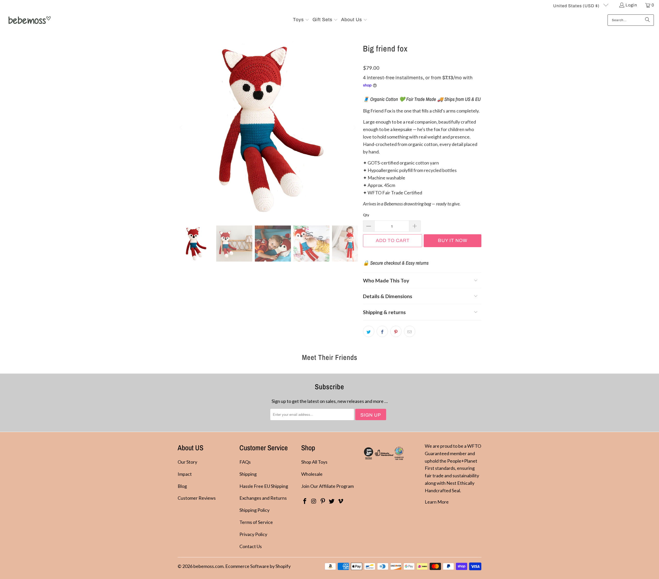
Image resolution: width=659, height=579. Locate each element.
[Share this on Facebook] (382, 331)
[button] (301, 20)
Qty (366, 215)
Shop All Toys (314, 462)
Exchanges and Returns (263, 498)
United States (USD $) (577, 6)
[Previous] (181, 128)
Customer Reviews (197, 498)
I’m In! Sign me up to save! (604, 558)
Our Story (187, 462)
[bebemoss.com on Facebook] (305, 501)
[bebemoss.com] (29, 20)
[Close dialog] (647, 487)
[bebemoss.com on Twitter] (332, 501)
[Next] (354, 128)
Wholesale (312, 474)
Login (631, 5)
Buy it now (452, 240)
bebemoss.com (208, 566)
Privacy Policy (253, 534)
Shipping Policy (254, 510)
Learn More (437, 502)
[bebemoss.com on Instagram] (314, 501)
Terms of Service (256, 522)
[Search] (647, 20)
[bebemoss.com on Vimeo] (341, 501)
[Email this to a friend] (409, 331)
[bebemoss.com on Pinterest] (323, 501)
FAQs (245, 462)
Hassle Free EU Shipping (263, 486)
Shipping (248, 474)
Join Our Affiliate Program (327, 486)
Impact (185, 474)
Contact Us (250, 546)
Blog (182, 486)
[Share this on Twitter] (368, 331)
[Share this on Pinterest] (396, 331)
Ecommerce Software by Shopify (258, 566)
